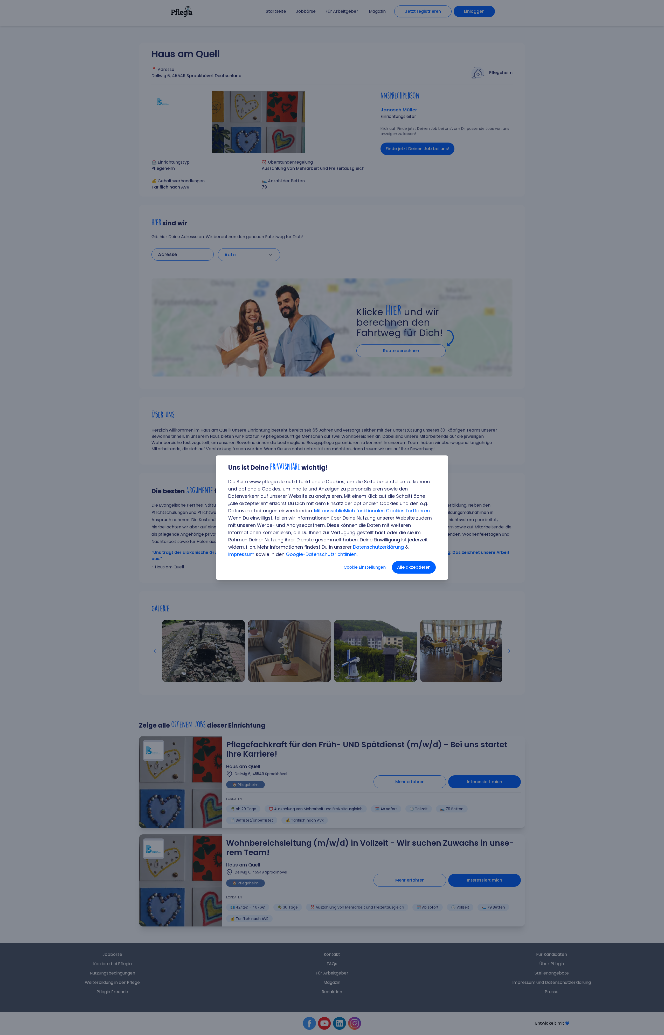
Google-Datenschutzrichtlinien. (321, 554)
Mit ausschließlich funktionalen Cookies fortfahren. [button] (372, 510)
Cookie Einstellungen (365, 567)
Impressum (241, 554)
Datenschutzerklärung (378, 547)
